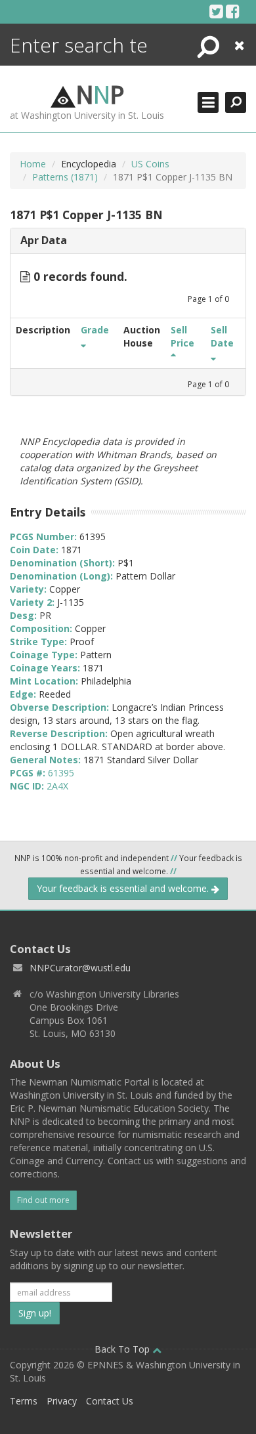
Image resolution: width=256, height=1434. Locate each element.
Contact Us (109, 1401)
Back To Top (123, 1349)
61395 (61, 773)
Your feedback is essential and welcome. (124, 888)
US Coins (150, 164)
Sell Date (222, 336)
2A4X (57, 786)
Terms (23, 1401)
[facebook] (233, 11)
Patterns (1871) (65, 177)
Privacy (62, 1401)
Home (33, 164)
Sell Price (182, 336)
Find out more (43, 1200)
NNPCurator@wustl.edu (80, 967)
